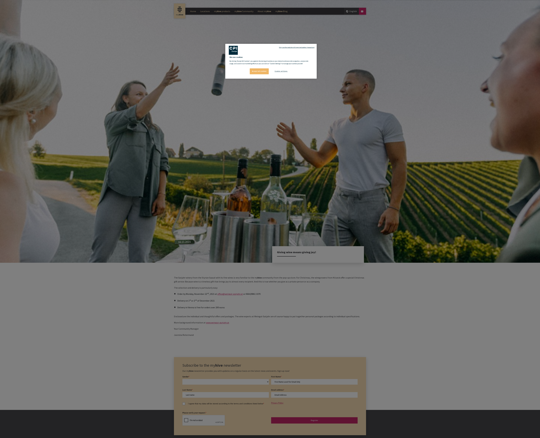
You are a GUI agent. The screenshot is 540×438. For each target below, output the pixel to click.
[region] (271, 61)
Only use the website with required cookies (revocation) (297, 47)
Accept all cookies (259, 71)
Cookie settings (281, 71)
